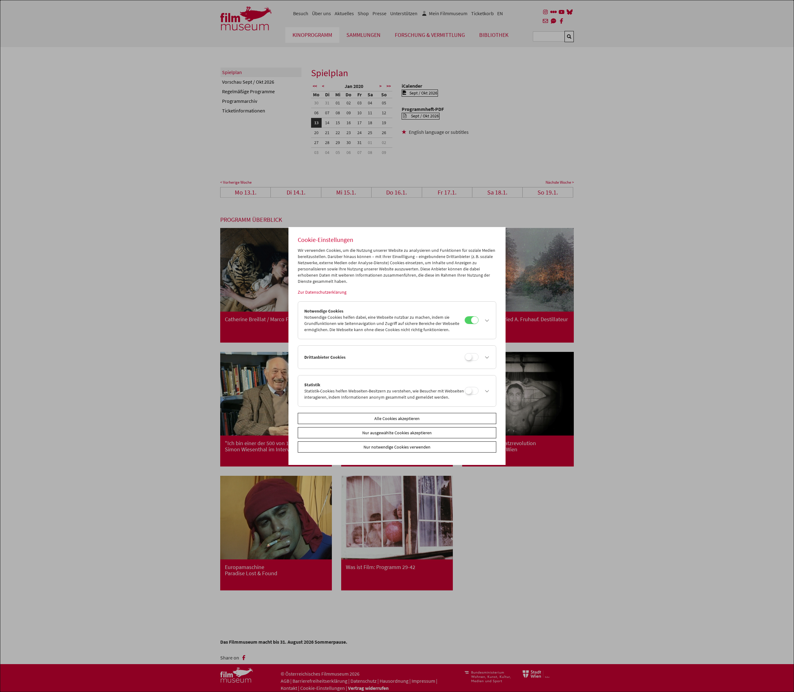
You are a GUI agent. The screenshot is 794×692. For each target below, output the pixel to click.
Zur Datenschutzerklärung (322, 292)
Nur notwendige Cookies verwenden (397, 447)
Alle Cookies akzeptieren (397, 418)
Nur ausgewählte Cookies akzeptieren (397, 433)
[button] (486, 320)
